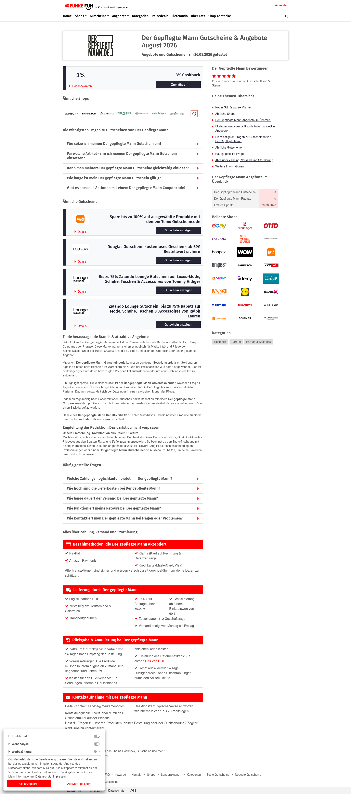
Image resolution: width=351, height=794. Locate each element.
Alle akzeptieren (29, 784)
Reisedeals (160, 16)
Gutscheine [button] (98, 16)
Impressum (60, 776)
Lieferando (180, 16)
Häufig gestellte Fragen (230, 154)
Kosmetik (220, 342)
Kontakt (136, 774)
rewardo (120, 774)
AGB (133, 790)
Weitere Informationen (229, 166)
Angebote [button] (119, 16)
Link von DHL (155, 660)
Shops (151, 774)
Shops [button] (79, 16)
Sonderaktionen (171, 774)
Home (67, 16)
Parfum (236, 342)
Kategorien (140, 16)
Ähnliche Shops (225, 114)
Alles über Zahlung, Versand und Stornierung (244, 160)
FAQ (107, 774)
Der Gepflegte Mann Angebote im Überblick (243, 120)
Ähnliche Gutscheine (228, 147)
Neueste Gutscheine (248, 774)
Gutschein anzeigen (178, 230)
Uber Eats (198, 16)
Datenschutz (116, 790)
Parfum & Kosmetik (258, 342)
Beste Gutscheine (218, 774)
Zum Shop (178, 84)
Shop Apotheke (219, 16)
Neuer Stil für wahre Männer (233, 107)
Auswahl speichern (79, 784)
